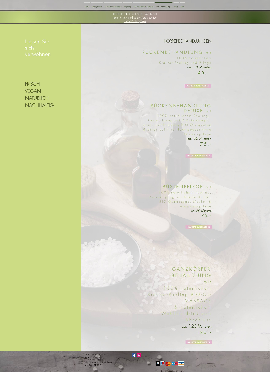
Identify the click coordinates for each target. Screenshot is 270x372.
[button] (97, 5)
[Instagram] (139, 355)
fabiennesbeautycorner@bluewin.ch (100, 362)
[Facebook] (134, 355)
